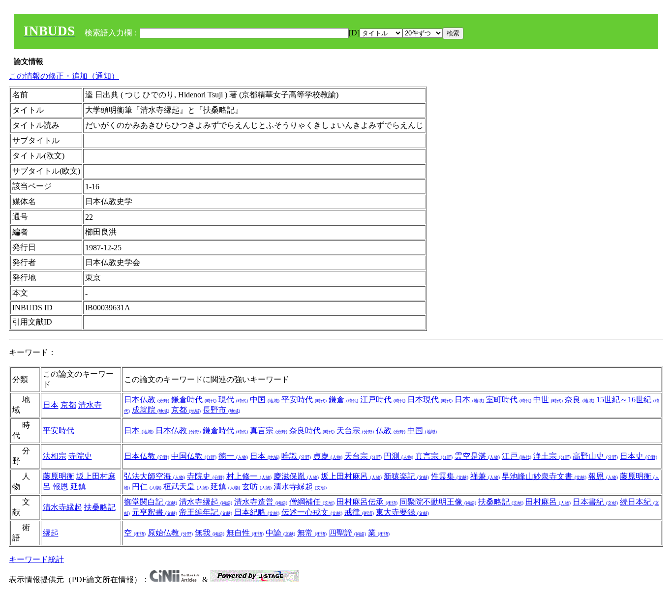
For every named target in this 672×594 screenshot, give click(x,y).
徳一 (233, 456)
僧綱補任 (312, 502)
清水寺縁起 (300, 486)
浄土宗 (552, 456)
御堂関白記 (150, 502)
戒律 (359, 512)
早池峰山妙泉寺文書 (544, 476)
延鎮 (78, 486)
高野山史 (595, 456)
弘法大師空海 (154, 476)
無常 (312, 533)
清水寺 (90, 405)
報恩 (60, 486)
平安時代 (304, 399)
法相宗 (54, 456)
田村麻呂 (548, 502)
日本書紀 (595, 502)
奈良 (579, 399)
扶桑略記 (100, 507)
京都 (68, 405)
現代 (233, 399)
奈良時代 (312, 430)
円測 (398, 456)
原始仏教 (170, 533)
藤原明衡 (58, 476)
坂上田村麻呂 (351, 476)
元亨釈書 (154, 512)
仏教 (390, 430)
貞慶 (327, 456)
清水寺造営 (260, 502)
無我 (209, 533)
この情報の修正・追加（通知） (64, 76)
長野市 (221, 410)
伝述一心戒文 (311, 512)
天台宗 (355, 430)
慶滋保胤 (296, 476)
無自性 (245, 533)
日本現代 (430, 399)
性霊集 (449, 476)
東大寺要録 (402, 512)
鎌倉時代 (193, 399)
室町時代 (508, 399)
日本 (51, 405)
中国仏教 (193, 456)
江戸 (516, 456)
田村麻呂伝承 (366, 502)
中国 (264, 399)
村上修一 (249, 476)
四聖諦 (347, 533)
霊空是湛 (477, 456)
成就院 (150, 410)
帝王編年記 (205, 512)
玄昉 (257, 486)
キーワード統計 (36, 559)
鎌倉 (343, 399)
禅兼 (485, 476)
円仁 (146, 486)
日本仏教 (146, 399)
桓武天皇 (186, 486)
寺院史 (80, 456)
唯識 (296, 456)
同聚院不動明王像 (437, 502)
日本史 (638, 456)
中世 (548, 399)
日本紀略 (256, 512)
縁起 (51, 533)
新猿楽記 (406, 476)
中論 (280, 533)
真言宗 (268, 430)
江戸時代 (382, 399)
